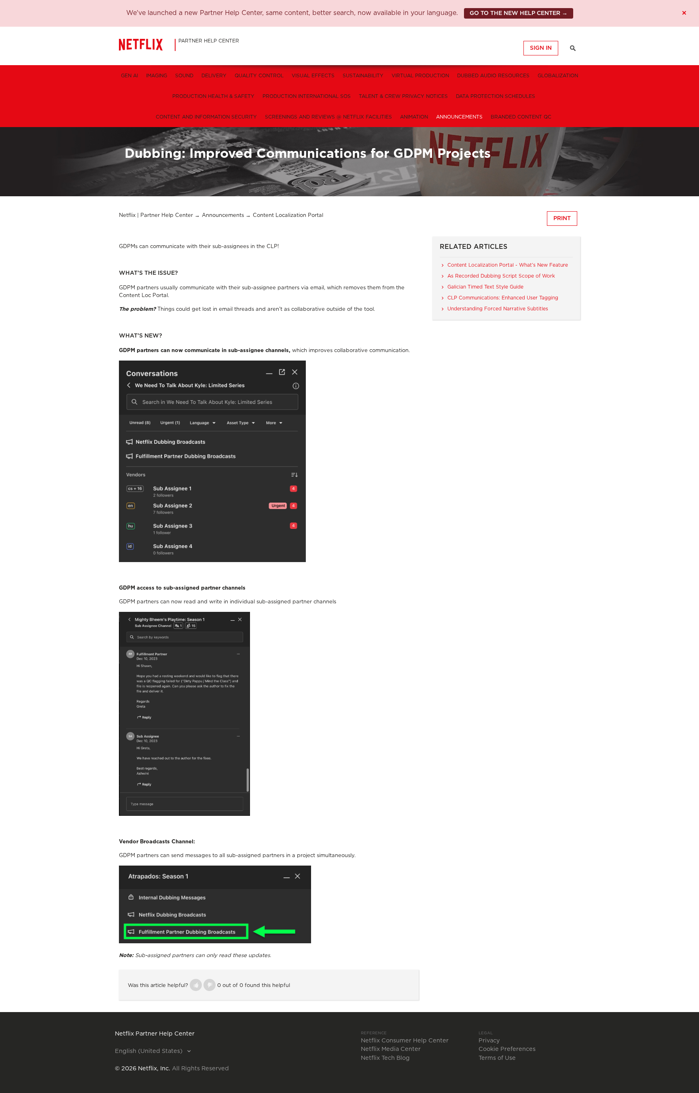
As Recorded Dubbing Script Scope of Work (501, 276)
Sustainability (363, 75)
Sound (184, 75)
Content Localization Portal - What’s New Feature (507, 265)
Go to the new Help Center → (519, 13)
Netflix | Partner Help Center (156, 215)
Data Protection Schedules (495, 96)
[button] (196, 985)
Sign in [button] (541, 48)
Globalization (558, 75)
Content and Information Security (206, 117)
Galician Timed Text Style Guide (485, 286)
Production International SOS (307, 96)
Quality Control (259, 75)
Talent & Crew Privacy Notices (403, 96)
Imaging (156, 75)
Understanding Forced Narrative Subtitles (497, 308)
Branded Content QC (521, 117)
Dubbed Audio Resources (493, 75)
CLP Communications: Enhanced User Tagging (502, 297)
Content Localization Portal (288, 215)
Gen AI (129, 75)
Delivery (214, 75)
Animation (414, 117)
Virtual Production (420, 75)
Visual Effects (313, 75)
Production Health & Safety (213, 96)
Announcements (459, 117)
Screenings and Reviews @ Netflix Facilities (328, 117)
